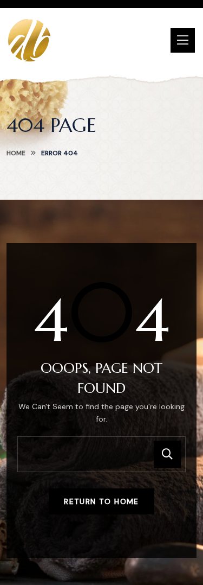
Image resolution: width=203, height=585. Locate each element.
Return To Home (101, 501)
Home (15, 153)
